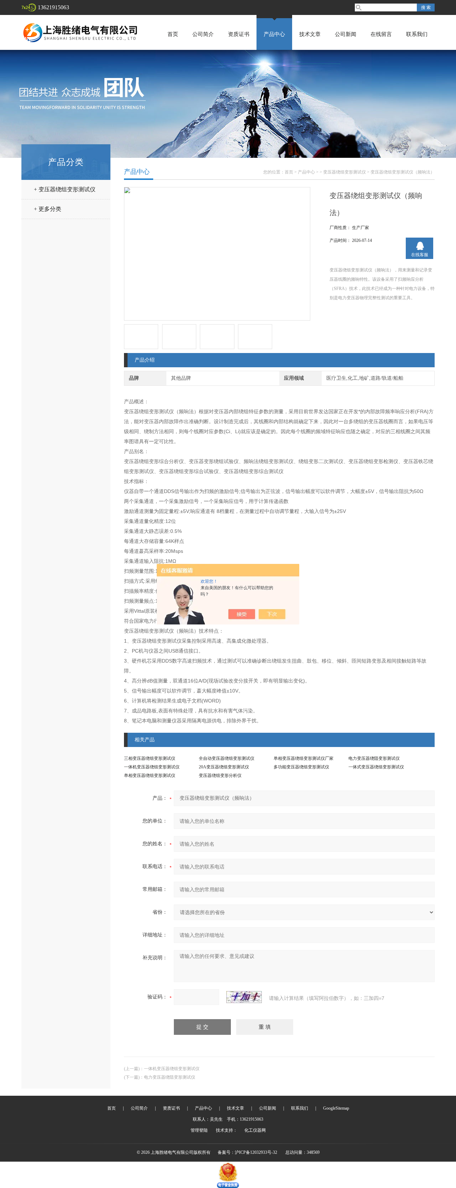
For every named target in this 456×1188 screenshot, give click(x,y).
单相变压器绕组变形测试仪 (149, 775)
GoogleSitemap (336, 1108)
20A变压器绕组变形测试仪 (224, 766)
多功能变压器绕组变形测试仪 (301, 766)
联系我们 (417, 34)
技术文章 (310, 34)
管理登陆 (199, 1130)
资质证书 (238, 34)
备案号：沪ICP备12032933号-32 (247, 1152)
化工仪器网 (255, 1130)
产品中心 (274, 34)
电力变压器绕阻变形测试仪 (374, 758)
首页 (172, 34)
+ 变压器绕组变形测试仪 (64, 189)
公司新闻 (345, 34)
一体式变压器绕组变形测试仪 (376, 766)
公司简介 (203, 34)
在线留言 (381, 34)
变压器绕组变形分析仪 (220, 775)
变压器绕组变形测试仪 (344, 172)
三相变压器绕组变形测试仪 (149, 758)
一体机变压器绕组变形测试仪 (152, 766)
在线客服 (419, 254)
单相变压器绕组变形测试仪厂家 (303, 758)
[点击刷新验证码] (244, 997)
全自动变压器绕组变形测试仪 (226, 758)
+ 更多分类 (47, 209)
